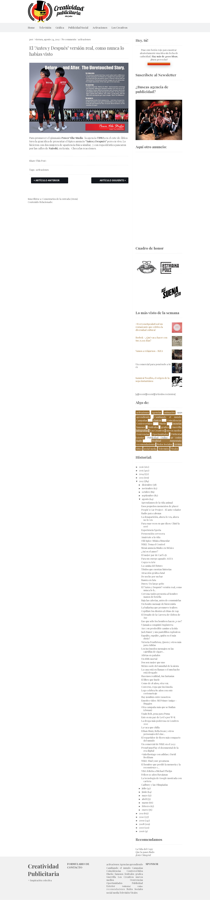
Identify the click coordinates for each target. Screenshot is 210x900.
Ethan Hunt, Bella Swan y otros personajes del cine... (157, 732)
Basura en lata (148, 580)
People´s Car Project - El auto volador (161, 509)
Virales (174, 448)
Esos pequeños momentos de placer (160, 506)
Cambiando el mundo (167, 416)
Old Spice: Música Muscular (155, 540)
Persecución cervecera (153, 533)
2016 (141, 466)
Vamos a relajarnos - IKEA (149, 350)
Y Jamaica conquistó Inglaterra (157, 624)
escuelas (177, 423)
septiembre (148, 495)
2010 (141, 816)
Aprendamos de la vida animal (157, 502)
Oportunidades (160, 434)
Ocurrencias (142, 434)
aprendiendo (143, 416)
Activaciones (100, 27)
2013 (141, 477)
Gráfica (60, 27)
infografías (142, 430)
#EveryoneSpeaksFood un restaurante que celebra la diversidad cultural (149, 326)
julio (144, 788)
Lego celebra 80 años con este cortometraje (157, 692)
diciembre (147, 484)
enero (145, 809)
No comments (69, 39)
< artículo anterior (46, 180)
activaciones (84, 39)
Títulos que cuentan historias (156, 569)
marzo (145, 802)
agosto (145, 499)
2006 (141, 831)
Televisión (45, 27)
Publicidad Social (78, 27)
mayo (144, 795)
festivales (153, 427)
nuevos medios (173, 430)
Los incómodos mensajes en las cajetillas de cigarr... (157, 650)
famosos (140, 427)
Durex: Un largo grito (152, 583)
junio (144, 791)
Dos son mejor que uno (153, 662)
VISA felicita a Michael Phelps (156, 771)
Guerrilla (176, 427)
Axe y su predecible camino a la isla (159, 628)
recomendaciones (145, 444)
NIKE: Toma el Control (153, 544)
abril (144, 799)
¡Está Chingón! (143, 855)
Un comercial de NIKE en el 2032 (158, 744)
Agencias (156, 412)
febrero (146, 806)
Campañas (141, 420)
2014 (141, 474)
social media (150, 448)
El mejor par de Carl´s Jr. (154, 555)
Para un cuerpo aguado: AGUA (157, 558)
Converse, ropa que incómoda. (157, 686)
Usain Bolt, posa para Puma (155, 713)
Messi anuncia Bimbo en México (157, 547)
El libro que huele (150, 679)
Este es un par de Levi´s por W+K (158, 717)
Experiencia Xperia (151, 530)
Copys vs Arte (148, 562)
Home (31, 27)
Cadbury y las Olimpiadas (154, 784)
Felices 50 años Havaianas (154, 774)
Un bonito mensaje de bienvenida (158, 603)
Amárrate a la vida (150, 537)
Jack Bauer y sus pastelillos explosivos (160, 631)
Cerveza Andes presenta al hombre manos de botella (159, 595)
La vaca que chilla (150, 727)
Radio (139, 440)
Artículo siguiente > (113, 180)
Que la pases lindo (145, 852)
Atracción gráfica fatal (153, 572)
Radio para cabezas (151, 513)
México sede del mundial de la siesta (160, 665)
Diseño (162, 423)
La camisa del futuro (152, 565)
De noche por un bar (152, 576)
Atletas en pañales (150, 655)
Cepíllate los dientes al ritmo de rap (160, 611)
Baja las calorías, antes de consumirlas (161, 600)
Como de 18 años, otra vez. (155, 683)
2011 (141, 813)
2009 (141, 820)
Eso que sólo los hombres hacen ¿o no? (161, 621)
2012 (141, 481)
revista (177, 444)
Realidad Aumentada (166, 440)
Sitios (139, 448)
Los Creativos (119, 27)
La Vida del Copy (144, 849)
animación (169, 412)
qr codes (176, 437)
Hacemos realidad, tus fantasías (157, 676)
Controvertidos (144, 423)
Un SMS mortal (149, 658)
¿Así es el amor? (149, 551)
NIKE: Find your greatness (155, 760)
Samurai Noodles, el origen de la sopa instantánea (152, 379)
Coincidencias (174, 420)
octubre (146, 491)
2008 (141, 824)
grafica (165, 427)
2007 (141, 827)
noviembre (147, 488)
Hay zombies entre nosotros (155, 696)
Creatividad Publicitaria (43, 869)
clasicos (157, 420)
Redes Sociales (164, 444)
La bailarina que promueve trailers (159, 607)
